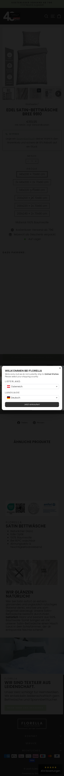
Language (12, 392)
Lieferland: (13, 381)
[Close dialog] (60, 368)
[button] (32, 386)
